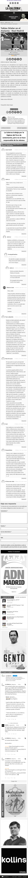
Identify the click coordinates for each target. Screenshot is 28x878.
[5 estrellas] (16, 55)
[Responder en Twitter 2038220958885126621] (6, 719)
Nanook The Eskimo (11, 614)
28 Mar (19, 758)
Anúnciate (25, 876)
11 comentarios (15, 52)
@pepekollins (12, 725)
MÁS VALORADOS (21, 597)
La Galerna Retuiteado (13, 723)
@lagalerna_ (13, 684)
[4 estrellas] (15, 55)
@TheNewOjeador (9, 727)
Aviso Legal (14, 876)
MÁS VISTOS (8, 597)
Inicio (3, 22)
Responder (24, 176)
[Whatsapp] (18, 59)
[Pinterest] (15, 59)
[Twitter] (10, 59)
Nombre (3, 526)
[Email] (20, 59)
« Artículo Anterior (5, 128)
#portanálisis (8, 743)
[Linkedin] (12, 59)
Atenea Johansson (6, 609)
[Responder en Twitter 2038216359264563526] (6, 755)
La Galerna (8, 684)
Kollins (7, 725)
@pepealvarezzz (18, 727)
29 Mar (19, 684)
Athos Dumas (4, 627)
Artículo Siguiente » (22, 128)
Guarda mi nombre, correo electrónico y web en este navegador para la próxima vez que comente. (14, 546)
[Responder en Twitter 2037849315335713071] (6, 778)
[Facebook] (7, 59)
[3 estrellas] (14, 55)
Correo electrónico (6, 531)
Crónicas (8, 22)
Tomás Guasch (9, 602)
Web (2, 537)
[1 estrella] (11, 55)
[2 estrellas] (12, 55)
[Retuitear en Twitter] (8, 723)
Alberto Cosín (11, 117)
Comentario (4, 511)
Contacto (19, 876)
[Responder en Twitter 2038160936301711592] (6, 734)
